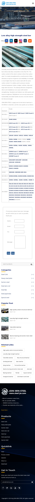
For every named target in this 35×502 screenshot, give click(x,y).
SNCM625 (23, 197)
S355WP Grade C (24, 154)
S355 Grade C (21, 113)
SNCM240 (32, 192)
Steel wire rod (17, 286)
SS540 (14, 119)
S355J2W (11, 162)
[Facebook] (3, 488)
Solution (3, 458)
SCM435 (11, 190)
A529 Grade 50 (13, 123)
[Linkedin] (11, 488)
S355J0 (16, 135)
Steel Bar (17, 290)
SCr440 (29, 186)
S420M (11, 141)
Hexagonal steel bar (8, 376)
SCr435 (24, 186)
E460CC (11, 168)
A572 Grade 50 (25, 127)
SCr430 (20, 186)
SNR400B (11, 172)
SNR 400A (23, 172)
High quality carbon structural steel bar (21, 309)
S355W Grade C (13, 151)
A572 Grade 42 (13, 127)
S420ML (25, 180)
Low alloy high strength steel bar (19, 318)
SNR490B (17, 172)
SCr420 (15, 186)
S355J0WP (12, 160)
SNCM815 (12, 199)
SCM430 (31, 188)
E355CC (11, 166)
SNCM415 (12, 195)
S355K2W (17, 162)
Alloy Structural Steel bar (23, 357)
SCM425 (26, 188)
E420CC (21, 166)
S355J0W (24, 160)
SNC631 (11, 192)
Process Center (5, 454)
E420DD (26, 166)
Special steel (17, 297)
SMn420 (11, 183)
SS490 (11, 119)
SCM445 (21, 190)
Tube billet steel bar (15, 327)
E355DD (16, 166)
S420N (28, 139)
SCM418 (11, 188)
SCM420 (16, 188)
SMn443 (26, 183)
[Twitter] (7, 488)
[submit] (33, 482)
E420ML (24, 176)
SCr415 (11, 186)
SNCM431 (23, 195)
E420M (20, 176)
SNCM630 (29, 197)
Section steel (17, 282)
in (11, 41)
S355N (11, 139)
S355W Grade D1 (14, 154)
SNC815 (16, 192)
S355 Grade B (13, 113)
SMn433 (16, 183)
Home (8, 18)
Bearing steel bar (7, 373)
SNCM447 (12, 197)
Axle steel (29, 369)
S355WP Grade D (14, 156)
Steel (2, 451)
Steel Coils (17, 274)
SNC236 (31, 190)
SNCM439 (29, 195)
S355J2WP (18, 160)
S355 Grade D (29, 113)
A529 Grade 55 (25, 123)
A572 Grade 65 (13, 131)
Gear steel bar (19, 361)
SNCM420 (17, 195)
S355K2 (26, 135)
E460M (29, 176)
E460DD (16, 168)
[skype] (19, 488)
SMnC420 (31, 183)
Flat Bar (17, 373)
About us (3, 461)
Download (4, 464)
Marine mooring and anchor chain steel (21, 336)
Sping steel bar (6, 365)
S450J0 (31, 135)
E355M (11, 176)
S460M (19, 141)
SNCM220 (26, 192)
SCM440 (16, 190)
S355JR (11, 135)
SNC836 (21, 192)
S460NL (11, 147)
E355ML (15, 176)
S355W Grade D (23, 151)
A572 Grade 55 (13, 129)
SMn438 (21, 183)
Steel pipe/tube (17, 294)
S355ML (16, 180)
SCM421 (21, 188)
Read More (4, 410)
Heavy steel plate (17, 278)
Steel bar (3, 434)
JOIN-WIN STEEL (18, 498)
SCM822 (26, 190)
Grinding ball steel (7, 361)
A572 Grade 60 (25, 129)
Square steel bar (27, 373)
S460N (15, 141)
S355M (15, 139)
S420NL (25, 145)
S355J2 (21, 135)
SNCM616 (17, 197)
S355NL (15, 145)
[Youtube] (15, 488)
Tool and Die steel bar (20, 365)
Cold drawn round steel (23, 376)
